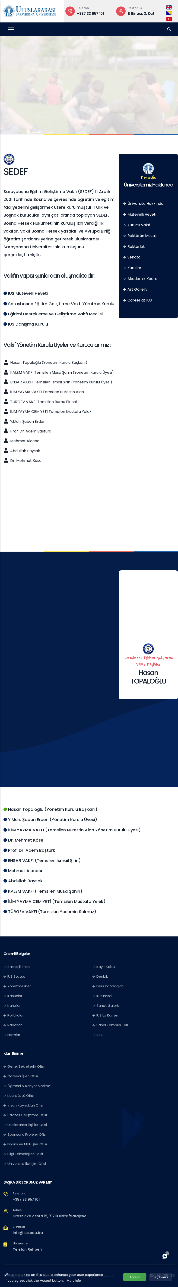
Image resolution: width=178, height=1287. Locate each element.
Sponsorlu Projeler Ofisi (26, 1134)
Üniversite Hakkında (145, 203)
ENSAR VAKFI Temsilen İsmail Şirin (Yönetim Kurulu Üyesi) (60, 382)
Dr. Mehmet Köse (25, 460)
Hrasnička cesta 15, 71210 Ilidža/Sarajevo (49, 1216)
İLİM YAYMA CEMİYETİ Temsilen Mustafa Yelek (50, 411)
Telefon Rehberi (27, 1249)
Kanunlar (14, 995)
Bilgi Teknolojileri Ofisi (25, 1153)
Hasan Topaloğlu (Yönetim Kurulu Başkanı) (48, 362)
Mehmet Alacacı (24, 441)
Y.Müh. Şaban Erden (27, 421)
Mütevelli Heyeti (141, 214)
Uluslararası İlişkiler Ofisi (27, 1124)
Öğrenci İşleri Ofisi (22, 1076)
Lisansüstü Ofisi (20, 1095)
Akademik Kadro (142, 278)
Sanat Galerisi (108, 1005)
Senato (133, 257)
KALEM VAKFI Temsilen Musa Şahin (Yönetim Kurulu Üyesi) (61, 372)
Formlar (13, 1034)
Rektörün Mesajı (141, 235)
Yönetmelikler (19, 986)
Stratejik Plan (18, 966)
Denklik (102, 976)
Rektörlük (136, 246)
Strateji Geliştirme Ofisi (27, 1115)
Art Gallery (137, 289)
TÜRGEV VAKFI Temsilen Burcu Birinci (43, 401)
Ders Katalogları (110, 986)
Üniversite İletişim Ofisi (26, 1163)
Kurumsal (104, 995)
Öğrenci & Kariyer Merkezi (29, 1085)
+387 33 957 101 (90, 13)
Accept (135, 1277)
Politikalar (15, 1015)
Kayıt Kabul (105, 966)
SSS (99, 1034)
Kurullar (134, 267)
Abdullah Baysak (24, 451)
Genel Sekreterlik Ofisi (25, 1066)
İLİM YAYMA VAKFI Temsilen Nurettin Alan (46, 392)
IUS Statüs (16, 976)
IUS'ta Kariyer (107, 1015)
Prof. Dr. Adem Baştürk (30, 431)
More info (74, 1280)
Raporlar (14, 1025)
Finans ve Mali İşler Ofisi (27, 1144)
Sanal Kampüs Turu (112, 1025)
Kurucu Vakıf (138, 225)
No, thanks (160, 1277)
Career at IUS (139, 300)
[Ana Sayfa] (29, 10)
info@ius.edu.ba (28, 1232)
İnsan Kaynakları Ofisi (25, 1105)
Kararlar (14, 1005)
